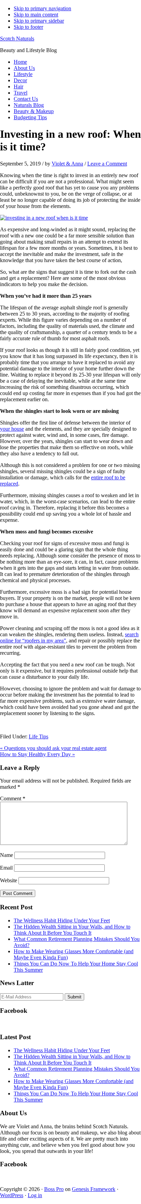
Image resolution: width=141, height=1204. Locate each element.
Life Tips (38, 736)
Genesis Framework (93, 1189)
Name (6, 855)
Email (6, 868)
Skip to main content (36, 14)
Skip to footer (28, 27)
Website (8, 880)
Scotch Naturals (17, 38)
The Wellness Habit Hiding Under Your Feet (62, 920)
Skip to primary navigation (42, 8)
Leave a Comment (107, 164)
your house (12, 429)
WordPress (11, 1195)
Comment (12, 798)
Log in (35, 1195)
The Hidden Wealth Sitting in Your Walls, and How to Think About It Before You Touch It (72, 930)
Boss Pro (54, 1189)
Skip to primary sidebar (39, 21)
